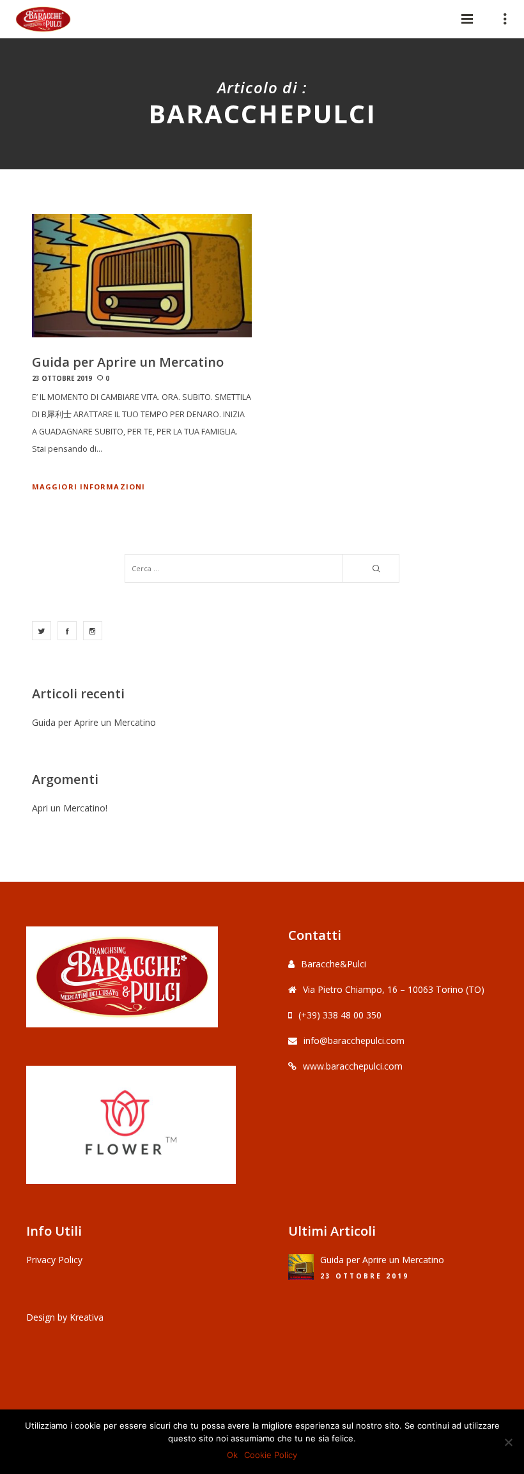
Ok (232, 1455)
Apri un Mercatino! (69, 808)
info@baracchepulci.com (354, 1040)
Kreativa (87, 1317)
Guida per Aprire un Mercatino (94, 722)
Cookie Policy (270, 1455)
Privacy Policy (54, 1260)
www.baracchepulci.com (353, 1066)
